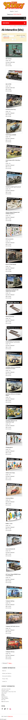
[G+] (7, 709)
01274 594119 (17, 14)
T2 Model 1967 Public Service (12, 626)
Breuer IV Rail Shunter (11, 264)
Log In (16, 11)
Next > (10, 663)
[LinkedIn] (10, 709)
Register (12, 11)
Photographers (9, 447)
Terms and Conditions (6, 676)
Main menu (6, 23)
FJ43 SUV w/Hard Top (11, 109)
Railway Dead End (10, 316)
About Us (4, 670)
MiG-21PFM (8, 84)
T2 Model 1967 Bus (10, 601)
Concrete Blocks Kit (10, 549)
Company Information (8, 668)
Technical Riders (10, 498)
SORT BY (4, 34)
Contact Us (4, 681)
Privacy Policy (5, 678)
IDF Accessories (9, 239)
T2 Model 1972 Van (10, 651)
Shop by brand (13, 25)
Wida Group (10, 716)
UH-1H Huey (8, 58)
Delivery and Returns (6, 673)
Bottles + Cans (9, 523)
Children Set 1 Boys (10, 472)
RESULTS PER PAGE (21, 35)
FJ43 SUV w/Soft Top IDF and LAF (13, 186)
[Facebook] (2, 709)
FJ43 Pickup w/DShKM (11, 134)
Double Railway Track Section (13, 341)
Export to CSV (6, 37)
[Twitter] (5, 709)
